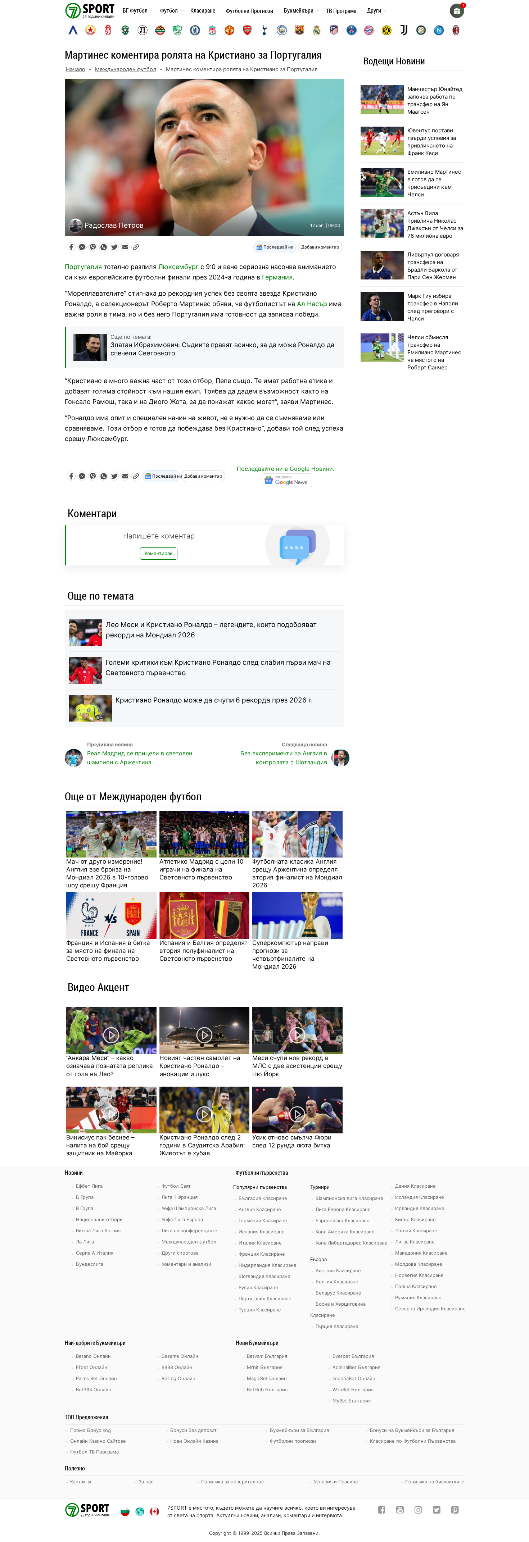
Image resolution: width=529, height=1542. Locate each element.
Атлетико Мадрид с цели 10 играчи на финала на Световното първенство (201, 869)
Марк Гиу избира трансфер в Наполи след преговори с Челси (432, 307)
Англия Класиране (260, 1209)
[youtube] (400, 1511)
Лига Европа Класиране (343, 1209)
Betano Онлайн (93, 1356)
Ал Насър (312, 304)
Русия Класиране (258, 1287)
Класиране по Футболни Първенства (413, 1441)
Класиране (202, 10)
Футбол (169, 10)
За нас (146, 1481)
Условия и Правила (336, 1481)
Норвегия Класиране (419, 1275)
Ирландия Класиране (419, 1208)
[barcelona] (299, 30)
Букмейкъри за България (299, 1430)
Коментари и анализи (186, 1264)
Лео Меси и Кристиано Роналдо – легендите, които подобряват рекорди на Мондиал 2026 (211, 629)
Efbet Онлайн (91, 1367)
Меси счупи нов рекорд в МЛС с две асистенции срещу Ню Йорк (297, 1065)
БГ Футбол (135, 10)
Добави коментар (320, 247)
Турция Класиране (260, 1310)
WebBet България (353, 1389)
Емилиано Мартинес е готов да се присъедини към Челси (434, 183)
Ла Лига (85, 1242)
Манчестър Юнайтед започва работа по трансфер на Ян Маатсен (434, 100)
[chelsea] (195, 30)
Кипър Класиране (415, 1219)
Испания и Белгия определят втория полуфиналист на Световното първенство (203, 950)
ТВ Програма (341, 11)
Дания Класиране (415, 1186)
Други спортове (180, 1253)
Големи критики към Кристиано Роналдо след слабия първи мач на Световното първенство (218, 667)
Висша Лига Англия (98, 1230)
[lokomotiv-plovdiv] (142, 30)
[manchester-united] (229, 30)
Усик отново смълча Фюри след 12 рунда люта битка (291, 1141)
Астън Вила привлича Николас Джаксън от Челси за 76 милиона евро (435, 224)
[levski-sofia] (73, 30)
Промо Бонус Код (90, 1430)
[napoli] (438, 30)
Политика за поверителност (233, 1481)
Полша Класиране (416, 1286)
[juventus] (403, 30)
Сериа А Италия (94, 1253)
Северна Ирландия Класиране (430, 1308)
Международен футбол (125, 69)
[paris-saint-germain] (351, 30)
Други (374, 10)
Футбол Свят (176, 1186)
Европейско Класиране (343, 1220)
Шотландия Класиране (264, 1276)
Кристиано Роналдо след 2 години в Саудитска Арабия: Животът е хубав (202, 1145)
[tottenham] (264, 30)
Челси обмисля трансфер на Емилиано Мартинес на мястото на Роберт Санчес (434, 352)
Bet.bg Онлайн (178, 1378)
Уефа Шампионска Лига (189, 1208)
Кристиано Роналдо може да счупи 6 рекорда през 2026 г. (214, 700)
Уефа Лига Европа (182, 1219)
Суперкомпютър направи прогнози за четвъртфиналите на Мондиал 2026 (290, 954)
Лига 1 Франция (180, 1197)
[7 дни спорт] (91, 10)
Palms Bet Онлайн (96, 1378)
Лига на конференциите (189, 1230)
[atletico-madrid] (334, 30)
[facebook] (381, 1511)
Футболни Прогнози (249, 11)
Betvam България (267, 1356)
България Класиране (263, 1198)
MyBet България (352, 1401)
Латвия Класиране (416, 1230)
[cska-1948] (108, 30)
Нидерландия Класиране (268, 1265)
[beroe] (177, 30)
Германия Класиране (263, 1220)
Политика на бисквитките (434, 1481)
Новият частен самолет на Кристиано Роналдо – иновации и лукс (199, 1065)
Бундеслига (89, 1264)
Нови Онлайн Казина (194, 1441)
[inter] (421, 30)
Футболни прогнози (293, 1441)
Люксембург (178, 266)
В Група (84, 1208)
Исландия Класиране (419, 1197)
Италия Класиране (260, 1243)
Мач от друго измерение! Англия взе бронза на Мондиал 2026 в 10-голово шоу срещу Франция (107, 873)
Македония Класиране (421, 1253)
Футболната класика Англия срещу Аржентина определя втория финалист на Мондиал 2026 (297, 873)
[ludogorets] (125, 30)
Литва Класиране (415, 1242)
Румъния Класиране (418, 1297)
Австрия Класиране (338, 1270)
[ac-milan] (456, 30)
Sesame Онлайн (180, 1356)
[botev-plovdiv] (160, 30)
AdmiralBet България (356, 1367)
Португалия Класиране (265, 1298)
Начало (75, 69)
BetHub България (267, 1389)
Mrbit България (264, 1367)
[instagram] (418, 1511)
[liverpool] (212, 30)
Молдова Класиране (418, 1264)
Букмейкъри (298, 10)
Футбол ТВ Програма (94, 1452)
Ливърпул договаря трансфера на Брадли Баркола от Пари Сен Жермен (433, 266)
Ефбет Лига (89, 1186)
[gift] (457, 11)
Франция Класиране (262, 1254)
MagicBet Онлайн (267, 1378)
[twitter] (436, 1511)
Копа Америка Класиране (345, 1231)
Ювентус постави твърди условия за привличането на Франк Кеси (431, 141)
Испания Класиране (262, 1231)
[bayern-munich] (368, 30)
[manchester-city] (281, 30)
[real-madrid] (316, 30)
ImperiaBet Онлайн (354, 1378)
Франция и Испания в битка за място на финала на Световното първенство (108, 950)
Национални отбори (99, 1219)
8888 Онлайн (177, 1367)
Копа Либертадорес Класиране (352, 1243)
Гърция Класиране (337, 1326)
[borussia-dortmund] (386, 30)
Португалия (83, 266)
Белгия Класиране (337, 1281)
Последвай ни (277, 247)
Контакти (80, 1481)
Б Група (85, 1197)
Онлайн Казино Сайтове (98, 1441)
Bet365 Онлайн (93, 1389)
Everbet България (353, 1356)
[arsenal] (247, 30)
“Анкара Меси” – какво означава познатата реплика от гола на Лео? (109, 1065)
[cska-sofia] (90, 30)
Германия (277, 277)
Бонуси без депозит (193, 1430)
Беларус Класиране (338, 1293)
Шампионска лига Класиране (349, 1198)
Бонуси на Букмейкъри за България (412, 1430)
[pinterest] (455, 1511)
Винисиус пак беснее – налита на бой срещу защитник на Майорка (100, 1145)
